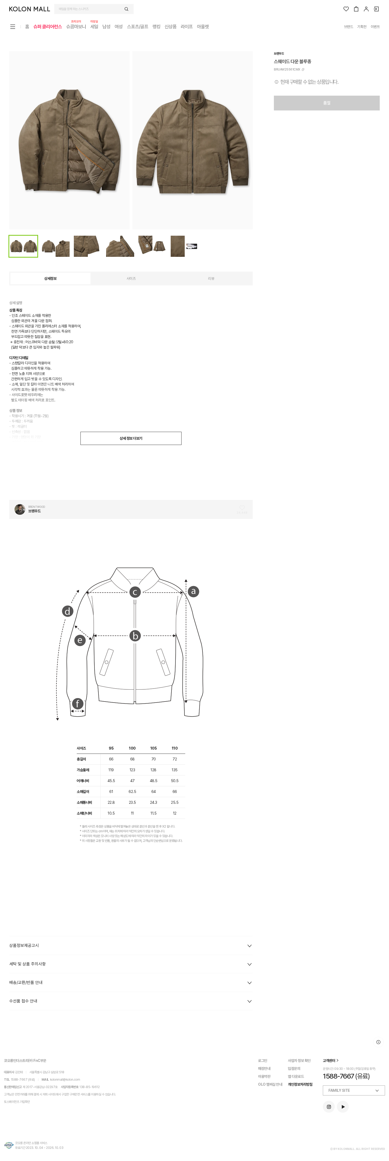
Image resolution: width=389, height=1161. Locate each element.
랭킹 (156, 26)
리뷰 (211, 278)
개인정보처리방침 (300, 1084)
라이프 (187, 26)
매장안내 (264, 1068)
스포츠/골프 (137, 26)
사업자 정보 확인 (299, 1060)
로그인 (262, 1060)
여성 (119, 26)
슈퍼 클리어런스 (47, 26)
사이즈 (131, 278)
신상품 (171, 26)
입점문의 (294, 1068)
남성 (106, 26)
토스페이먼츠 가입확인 (17, 1102)
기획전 (362, 27)
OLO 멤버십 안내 (270, 1084)
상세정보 (50, 278)
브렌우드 (279, 53)
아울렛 (203, 26)
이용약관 (264, 1076)
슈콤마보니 (76, 26)
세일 (94, 26)
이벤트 (375, 27)
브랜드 (348, 27)
